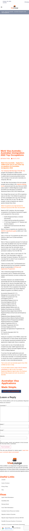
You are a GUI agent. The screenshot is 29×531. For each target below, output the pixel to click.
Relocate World (5, 504)
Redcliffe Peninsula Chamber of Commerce (11, 521)
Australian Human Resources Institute (10, 511)
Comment (3, 405)
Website (2, 436)
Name (2, 424)
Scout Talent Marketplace (7, 507)
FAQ (2, 489)
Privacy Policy (4, 486)
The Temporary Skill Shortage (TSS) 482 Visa (13, 171)
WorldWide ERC (5, 500)
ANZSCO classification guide (8, 231)
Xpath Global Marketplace (7, 497)
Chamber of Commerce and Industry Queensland (13, 524)
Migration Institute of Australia (8, 514)
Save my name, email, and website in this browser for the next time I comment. (14, 443)
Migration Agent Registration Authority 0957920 (12, 517)
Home (2, 11)
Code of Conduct (5, 483)
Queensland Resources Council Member (11, 527)
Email (2, 430)
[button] (1, 7)
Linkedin (3, 479)
